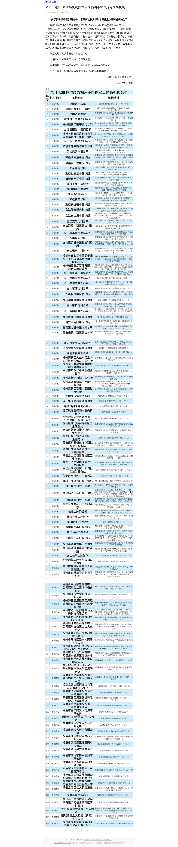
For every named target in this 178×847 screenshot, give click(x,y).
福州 (56, 2)
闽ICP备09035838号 (105, 840)
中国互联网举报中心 (91, 840)
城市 (51, 2)
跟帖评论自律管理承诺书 (62, 843)
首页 (45, 2)
